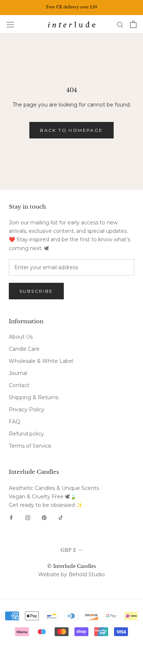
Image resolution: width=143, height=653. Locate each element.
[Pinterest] (44, 517)
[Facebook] (11, 517)
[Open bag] (133, 24)
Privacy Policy (26, 409)
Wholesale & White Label (41, 361)
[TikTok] (60, 517)
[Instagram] (27, 517)
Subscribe (36, 291)
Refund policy (26, 433)
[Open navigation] (10, 24)
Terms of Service (30, 446)
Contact (19, 385)
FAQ (14, 421)
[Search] (120, 24)
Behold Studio (87, 574)
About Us (21, 336)
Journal (18, 373)
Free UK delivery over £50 (71, 7)
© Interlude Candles (71, 566)
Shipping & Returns (33, 397)
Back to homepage (71, 130)
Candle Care (24, 349)
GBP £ (68, 550)
